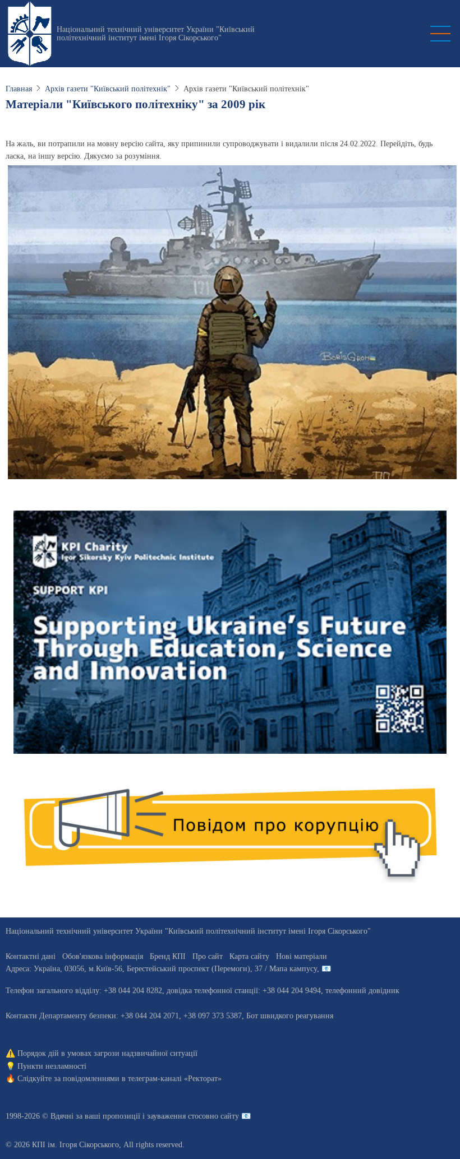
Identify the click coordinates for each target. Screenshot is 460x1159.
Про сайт (207, 956)
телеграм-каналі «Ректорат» (175, 1078)
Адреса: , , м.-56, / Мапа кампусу (161, 969)
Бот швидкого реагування (289, 1016)
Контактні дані (31, 956)
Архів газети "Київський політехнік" (108, 89)
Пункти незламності (51, 1066)
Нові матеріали (301, 956)
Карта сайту (249, 956)
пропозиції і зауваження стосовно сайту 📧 (177, 1116)
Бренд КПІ (168, 956)
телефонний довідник (362, 990)
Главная (19, 89)
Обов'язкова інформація (102, 956)
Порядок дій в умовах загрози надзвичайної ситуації (107, 1053)
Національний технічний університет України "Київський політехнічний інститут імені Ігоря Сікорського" (156, 33)
